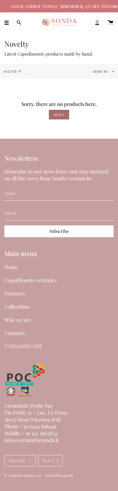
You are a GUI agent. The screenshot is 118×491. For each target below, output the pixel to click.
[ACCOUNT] (97, 22)
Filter (10, 71)
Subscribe (59, 231)
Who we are (17, 319)
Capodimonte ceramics (30, 280)
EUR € (48, 461)
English (17, 461)
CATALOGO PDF (23, 346)
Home (11, 266)
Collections (17, 306)
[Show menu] (8, 22)
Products (14, 293)
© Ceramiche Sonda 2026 (22, 475)
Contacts (14, 332)
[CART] (110, 22)
